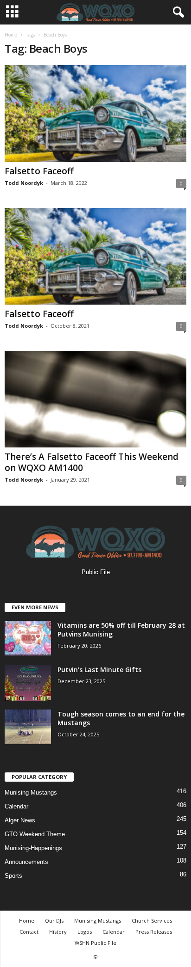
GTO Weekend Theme (35, 834)
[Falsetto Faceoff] (95, 113)
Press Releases (153, 931)
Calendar (16, 806)
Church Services (152, 920)
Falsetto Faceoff (39, 171)
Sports (13, 875)
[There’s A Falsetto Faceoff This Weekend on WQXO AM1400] (95, 399)
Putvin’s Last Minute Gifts (99, 669)
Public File (96, 572)
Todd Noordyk (24, 182)
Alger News (20, 820)
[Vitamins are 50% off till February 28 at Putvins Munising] (28, 638)
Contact (28, 931)
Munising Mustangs (31, 792)
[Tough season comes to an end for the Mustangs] (28, 727)
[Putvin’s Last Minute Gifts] (28, 683)
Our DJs (54, 920)
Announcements (26, 861)
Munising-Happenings (33, 848)
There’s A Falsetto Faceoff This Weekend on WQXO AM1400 (91, 462)
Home (11, 34)
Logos (84, 931)
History (58, 931)
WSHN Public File (95, 942)
